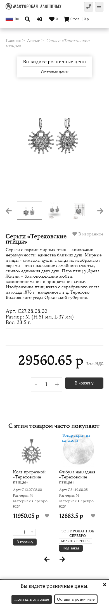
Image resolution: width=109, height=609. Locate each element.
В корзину (84, 383)
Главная (13, 40)
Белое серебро (76, 541)
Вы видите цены (54, 61)
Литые (33, 40)
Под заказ (71, 548)
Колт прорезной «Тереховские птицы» (29, 477)
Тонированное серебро (77, 533)
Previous (15, 145)
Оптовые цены (54, 72)
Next (93, 145)
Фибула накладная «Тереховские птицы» (77, 477)
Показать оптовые (31, 599)
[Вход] (40, 19)
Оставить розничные (76, 599)
